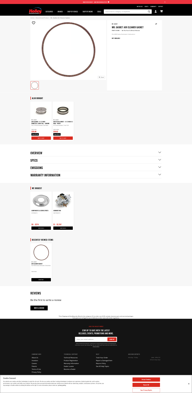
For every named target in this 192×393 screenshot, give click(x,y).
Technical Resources (71, 358)
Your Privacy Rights (146, 390)
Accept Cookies (146, 379)
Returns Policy (101, 363)
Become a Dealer (70, 369)
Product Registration (71, 360)
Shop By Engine (88, 11)
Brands (60, 11)
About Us (35, 358)
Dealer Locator (69, 366)
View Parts (41, 228)
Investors (35, 360)
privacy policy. (62, 385)
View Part (41, 279)
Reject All (146, 385)
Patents (34, 366)
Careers (34, 363)
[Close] (189, 384)
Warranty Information (71, 363)
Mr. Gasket (115, 24)
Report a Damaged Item (104, 360)
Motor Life (140, 6)
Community (153, 6)
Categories (49, 11)
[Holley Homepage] (35, 8)
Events (146, 6)
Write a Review (39, 308)
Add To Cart (41, 138)
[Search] (149, 11)
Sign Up (111, 339)
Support (160, 6)
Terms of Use (36, 369)
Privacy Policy (96, 346)
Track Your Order (102, 358)
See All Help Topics (102, 366)
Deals (99, 11)
